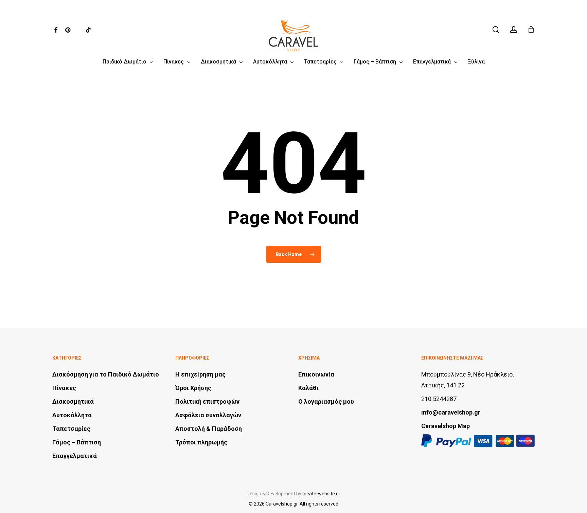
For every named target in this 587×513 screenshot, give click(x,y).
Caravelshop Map (445, 425)
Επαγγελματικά (74, 455)
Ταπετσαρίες (71, 428)
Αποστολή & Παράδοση (208, 428)
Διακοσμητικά (73, 401)
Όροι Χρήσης (193, 387)
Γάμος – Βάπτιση (76, 442)
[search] (496, 29)
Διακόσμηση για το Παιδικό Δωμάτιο (105, 374)
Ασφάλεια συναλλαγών (208, 415)
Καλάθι (308, 387)
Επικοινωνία (316, 374)
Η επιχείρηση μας (200, 374)
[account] (514, 29)
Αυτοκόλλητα (72, 415)
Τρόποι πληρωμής (201, 442)
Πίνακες (64, 387)
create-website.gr (321, 493)
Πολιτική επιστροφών (207, 401)
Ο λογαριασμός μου (326, 401)
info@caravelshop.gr (450, 412)
